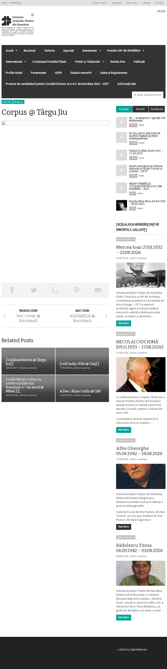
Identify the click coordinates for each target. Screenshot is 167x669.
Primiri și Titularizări (85, 62)
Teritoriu (49, 50)
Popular (124, 109)
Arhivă (146, 3)
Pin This (76, 290)
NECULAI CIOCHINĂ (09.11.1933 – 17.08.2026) (140, 344)
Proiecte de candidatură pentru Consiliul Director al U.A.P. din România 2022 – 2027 (57, 83)
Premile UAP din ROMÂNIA (121, 51)
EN (158, 11)
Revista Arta (117, 61)
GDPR (58, 72)
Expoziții (68, 50)
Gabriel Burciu (138, 649)
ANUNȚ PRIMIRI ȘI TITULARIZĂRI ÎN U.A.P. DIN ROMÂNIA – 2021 (145, 186)
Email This (98, 290)
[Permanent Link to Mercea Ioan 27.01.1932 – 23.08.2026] (140, 275)
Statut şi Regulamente (113, 72)
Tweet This (34, 290)
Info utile (131, 3)
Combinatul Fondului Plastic (49, 61)
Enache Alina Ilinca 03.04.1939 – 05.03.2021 (147, 202)
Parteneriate (38, 72)
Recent (140, 109)
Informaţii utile (126, 83)
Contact (159, 3)
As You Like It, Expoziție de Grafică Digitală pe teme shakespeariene (144, 136)
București (29, 50)
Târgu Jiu (19, 102)
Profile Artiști (14, 72)
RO (163, 11)
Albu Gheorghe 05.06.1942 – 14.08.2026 (139, 451)
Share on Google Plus (55, 290)
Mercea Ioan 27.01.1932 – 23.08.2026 (139, 250)
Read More (123, 323)
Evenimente (87, 51)
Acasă (7, 51)
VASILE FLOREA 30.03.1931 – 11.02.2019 (146, 152)
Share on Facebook (12, 290)
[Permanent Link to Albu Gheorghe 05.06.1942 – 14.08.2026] (140, 476)
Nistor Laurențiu (139, 258)
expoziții (7, 102)
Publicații (139, 61)
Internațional (12, 62)
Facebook (157, 109)
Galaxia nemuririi (81, 72)
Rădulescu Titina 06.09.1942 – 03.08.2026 (139, 548)
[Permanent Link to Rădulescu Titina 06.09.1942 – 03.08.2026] (140, 573)
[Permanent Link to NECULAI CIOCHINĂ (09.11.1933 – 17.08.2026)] (140, 374)
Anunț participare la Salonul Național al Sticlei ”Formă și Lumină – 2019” (145, 169)
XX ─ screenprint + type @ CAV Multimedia (147, 119)
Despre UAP (97, 3)
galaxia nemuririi (125, 239)
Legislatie (117, 3)
